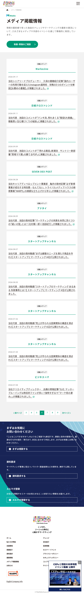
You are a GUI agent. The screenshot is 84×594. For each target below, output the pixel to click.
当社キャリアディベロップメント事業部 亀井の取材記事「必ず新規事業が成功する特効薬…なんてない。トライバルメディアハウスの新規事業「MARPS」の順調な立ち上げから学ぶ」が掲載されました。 (42, 187)
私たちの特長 (11, 542)
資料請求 (10, 554)
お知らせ (10, 565)
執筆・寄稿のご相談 (22, 44)
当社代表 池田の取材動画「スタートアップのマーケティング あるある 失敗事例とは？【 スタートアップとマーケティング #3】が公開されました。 (42, 290)
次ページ (65, 412)
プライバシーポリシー (50, 554)
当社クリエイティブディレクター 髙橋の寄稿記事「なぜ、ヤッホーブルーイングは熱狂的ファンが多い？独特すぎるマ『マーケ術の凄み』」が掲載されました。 (41, 393)
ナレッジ (46, 538)
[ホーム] (7, 10)
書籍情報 (10, 557)
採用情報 (46, 546)
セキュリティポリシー (50, 557)
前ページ (18, 412)
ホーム (9, 538)
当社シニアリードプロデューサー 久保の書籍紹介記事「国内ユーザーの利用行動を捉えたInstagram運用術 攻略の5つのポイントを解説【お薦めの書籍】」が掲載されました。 (41, 84)
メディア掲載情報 (13, 561)
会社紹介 (46, 542)
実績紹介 (10, 550)
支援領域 (10, 546)
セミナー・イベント (49, 550)
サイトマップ (47, 565)
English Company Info (15, 581)
